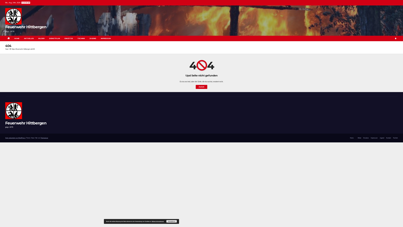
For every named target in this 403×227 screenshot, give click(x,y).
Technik (81, 38)
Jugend (93, 38)
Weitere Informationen (158, 221)
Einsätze (69, 38)
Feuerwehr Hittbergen (25, 27)
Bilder (41, 38)
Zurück (201, 87)
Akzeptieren (171, 221)
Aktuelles (29, 38)
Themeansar (44, 138)
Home (16, 38)
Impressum (106, 38)
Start (7, 49)
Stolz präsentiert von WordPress (15, 138)
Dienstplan (54, 38)
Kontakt (388, 138)
